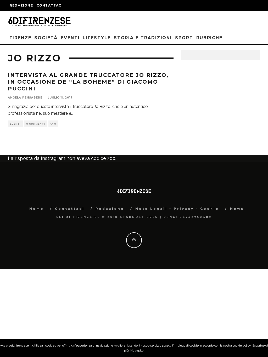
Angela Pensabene (25, 97)
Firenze (20, 37)
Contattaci (50, 5)
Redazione (21, 5)
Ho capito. (137, 350)
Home (36, 209)
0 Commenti (35, 124)
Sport (184, 37)
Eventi (70, 37)
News (237, 209)
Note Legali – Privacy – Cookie (177, 209)
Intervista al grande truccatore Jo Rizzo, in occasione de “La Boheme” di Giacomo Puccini (88, 82)
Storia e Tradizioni (143, 37)
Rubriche (209, 37)
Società (45, 37)
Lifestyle (96, 37)
